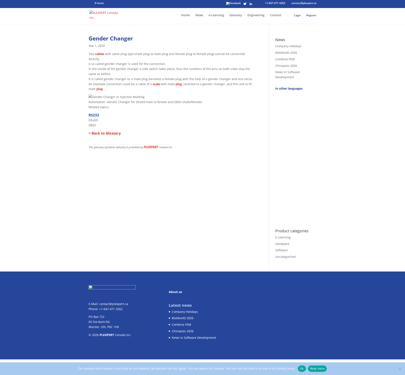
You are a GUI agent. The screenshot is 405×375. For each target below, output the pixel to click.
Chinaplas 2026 (286, 65)
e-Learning (216, 15)
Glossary (236, 15)
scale (156, 84)
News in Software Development (194, 338)
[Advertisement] (295, 157)
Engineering (256, 15)
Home (185, 15)
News (199, 15)
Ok (302, 368)
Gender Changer (111, 38)
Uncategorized (285, 257)
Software (281, 250)
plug (179, 84)
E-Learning (282, 237)
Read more (317, 368)
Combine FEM (285, 59)
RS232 (94, 115)
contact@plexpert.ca (113, 304)
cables (99, 54)
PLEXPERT (151, 147)
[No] (400, 369)
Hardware (282, 244)
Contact (275, 15)
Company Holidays (288, 46)
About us (175, 292)
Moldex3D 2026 (286, 53)
